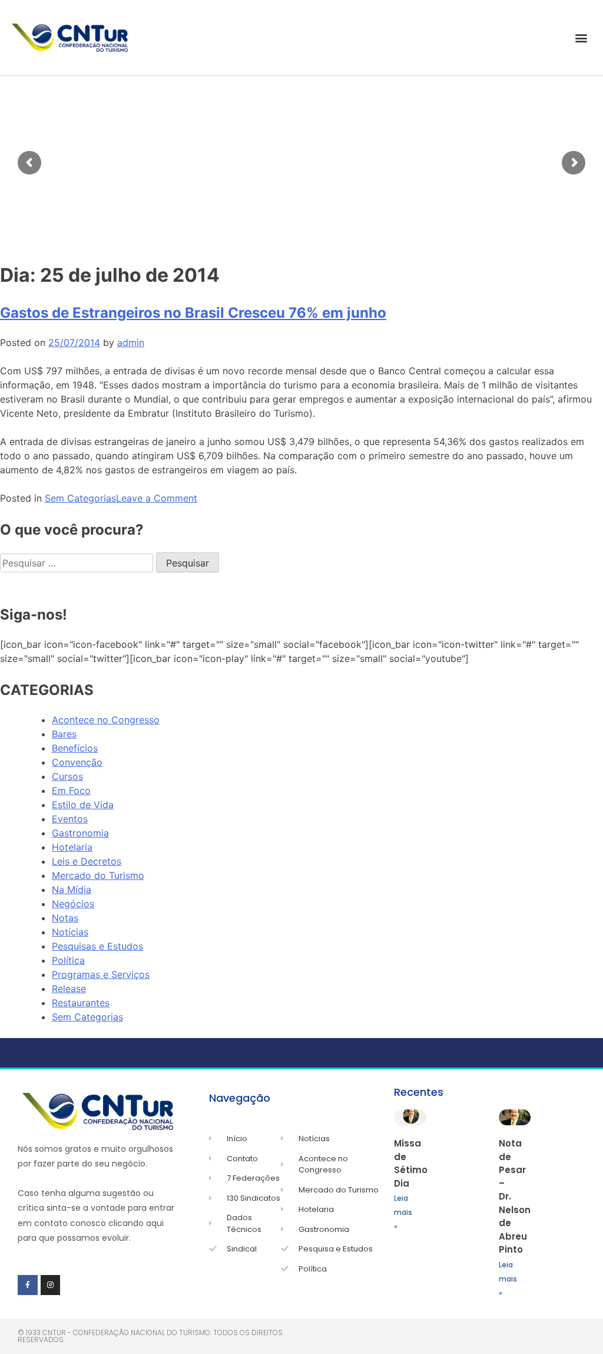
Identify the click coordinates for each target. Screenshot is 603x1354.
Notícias (70, 932)
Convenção (77, 762)
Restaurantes (81, 1003)
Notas (65, 918)
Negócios (73, 904)
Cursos (67, 776)
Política (68, 960)
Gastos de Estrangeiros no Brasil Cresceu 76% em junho (193, 312)
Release (69, 988)
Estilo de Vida (83, 805)
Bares (64, 734)
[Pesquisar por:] (78, 563)
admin (130, 342)
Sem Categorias (80, 498)
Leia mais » (403, 1212)
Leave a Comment (156, 498)
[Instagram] (51, 1285)
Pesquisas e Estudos (97, 946)
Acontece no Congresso (106, 720)
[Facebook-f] (28, 1285)
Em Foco (71, 790)
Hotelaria (72, 847)
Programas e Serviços (101, 974)
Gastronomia (80, 833)
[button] (581, 38)
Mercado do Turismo (98, 875)
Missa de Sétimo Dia (411, 1163)
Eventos (70, 819)
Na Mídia (71, 889)
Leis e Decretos (86, 861)
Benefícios (75, 748)
